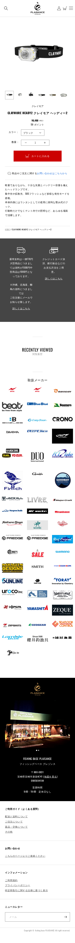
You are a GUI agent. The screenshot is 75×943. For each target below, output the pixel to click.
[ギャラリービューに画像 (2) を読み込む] (20, 95)
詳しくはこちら (21, 308)
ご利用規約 (11, 880)
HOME (7, 229)
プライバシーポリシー (17, 885)
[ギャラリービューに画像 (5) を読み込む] (52, 95)
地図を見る (50, 776)
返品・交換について (16, 826)
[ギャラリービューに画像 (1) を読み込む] (9, 95)
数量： (15, 141)
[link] (37, 724)
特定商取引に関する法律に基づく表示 (26, 890)
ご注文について (14, 821)
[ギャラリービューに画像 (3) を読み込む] (31, 95)
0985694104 (37, 780)
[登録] (65, 917)
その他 (9, 831)
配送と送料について (16, 816)
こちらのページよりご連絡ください (25, 855)
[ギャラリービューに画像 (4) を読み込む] (41, 95)
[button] (6, 8)
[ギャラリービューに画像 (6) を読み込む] (63, 95)
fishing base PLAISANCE (45, 930)
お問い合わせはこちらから (52, 173)
